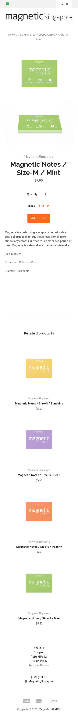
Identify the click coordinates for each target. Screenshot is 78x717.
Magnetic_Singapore (41, 681)
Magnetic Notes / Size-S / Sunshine (39, 403)
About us (39, 647)
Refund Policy (39, 656)
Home (12, 35)
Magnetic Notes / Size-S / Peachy (39, 546)
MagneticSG (41, 677)
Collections (24, 35)
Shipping (39, 652)
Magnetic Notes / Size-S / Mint (39, 618)
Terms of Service (39, 665)
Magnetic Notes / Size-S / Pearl (39, 475)
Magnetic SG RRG (49, 709)
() (64, 3)
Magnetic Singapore (39, 156)
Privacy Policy (39, 660)
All (34, 35)
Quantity (32, 194)
